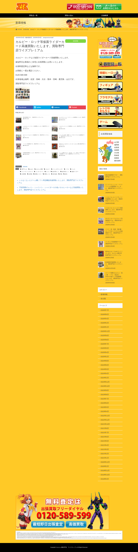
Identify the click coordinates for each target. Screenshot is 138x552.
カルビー (48, 169)
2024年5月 (105, 369)
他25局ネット (65, 171)
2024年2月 (105, 378)
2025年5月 (105, 348)
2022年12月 (105, 416)
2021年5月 (105, 441)
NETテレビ (24, 169)
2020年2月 (105, 466)
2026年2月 (105, 323)
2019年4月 (105, 479)
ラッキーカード (39, 171)
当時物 (30, 174)
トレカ (73, 169)
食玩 (66, 174)
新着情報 (75, 41)
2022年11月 (105, 420)
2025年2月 (105, 357)
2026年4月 (105, 319)
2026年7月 (105, 310)
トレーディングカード (27, 171)
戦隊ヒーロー (38, 174)
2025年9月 (105, 335)
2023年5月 (105, 407)
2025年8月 (105, 340)
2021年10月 (105, 424)
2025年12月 (105, 331)
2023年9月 (105, 390)
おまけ (31, 169)
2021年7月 (105, 432)
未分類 (103, 299)
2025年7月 (105, 344)
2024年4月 (105, 373)
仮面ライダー (75, 171)
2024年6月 (105, 365)
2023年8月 (105, 395)
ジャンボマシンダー (58, 169)
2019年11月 (105, 470)
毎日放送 (55, 174)
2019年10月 (105, 475)
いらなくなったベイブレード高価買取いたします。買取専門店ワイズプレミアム (114, 199)
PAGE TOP (133, 533)
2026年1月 (105, 327)
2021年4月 (105, 445)
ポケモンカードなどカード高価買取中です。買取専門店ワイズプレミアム (114, 220)
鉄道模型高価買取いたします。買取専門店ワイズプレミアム (34, 152)
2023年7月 (105, 399)
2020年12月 (105, 462)
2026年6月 (105, 314)
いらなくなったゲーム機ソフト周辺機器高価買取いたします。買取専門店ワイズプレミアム (50, 181)
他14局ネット (55, 171)
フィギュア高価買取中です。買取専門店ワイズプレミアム (34, 143)
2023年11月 (105, 382)
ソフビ (67, 169)
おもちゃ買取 (39, 169)
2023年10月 (105, 386)
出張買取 (24, 174)
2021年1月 (105, 458)
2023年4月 (105, 411)
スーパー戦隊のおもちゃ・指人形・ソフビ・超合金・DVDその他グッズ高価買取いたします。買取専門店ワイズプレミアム (114, 276)
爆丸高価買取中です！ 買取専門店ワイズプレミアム (33, 117)
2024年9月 (105, 361)
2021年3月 (105, 449)
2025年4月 (105, 352)
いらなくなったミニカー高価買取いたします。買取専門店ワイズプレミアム (114, 209)
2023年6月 (105, 403)
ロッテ (48, 171)
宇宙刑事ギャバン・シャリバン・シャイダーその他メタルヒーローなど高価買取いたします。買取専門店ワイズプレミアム (50, 189)
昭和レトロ (47, 174)
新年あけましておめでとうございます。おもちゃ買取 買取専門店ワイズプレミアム (114, 253)
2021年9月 (105, 428)
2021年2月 (105, 454)
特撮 (61, 174)
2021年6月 (105, 437)
